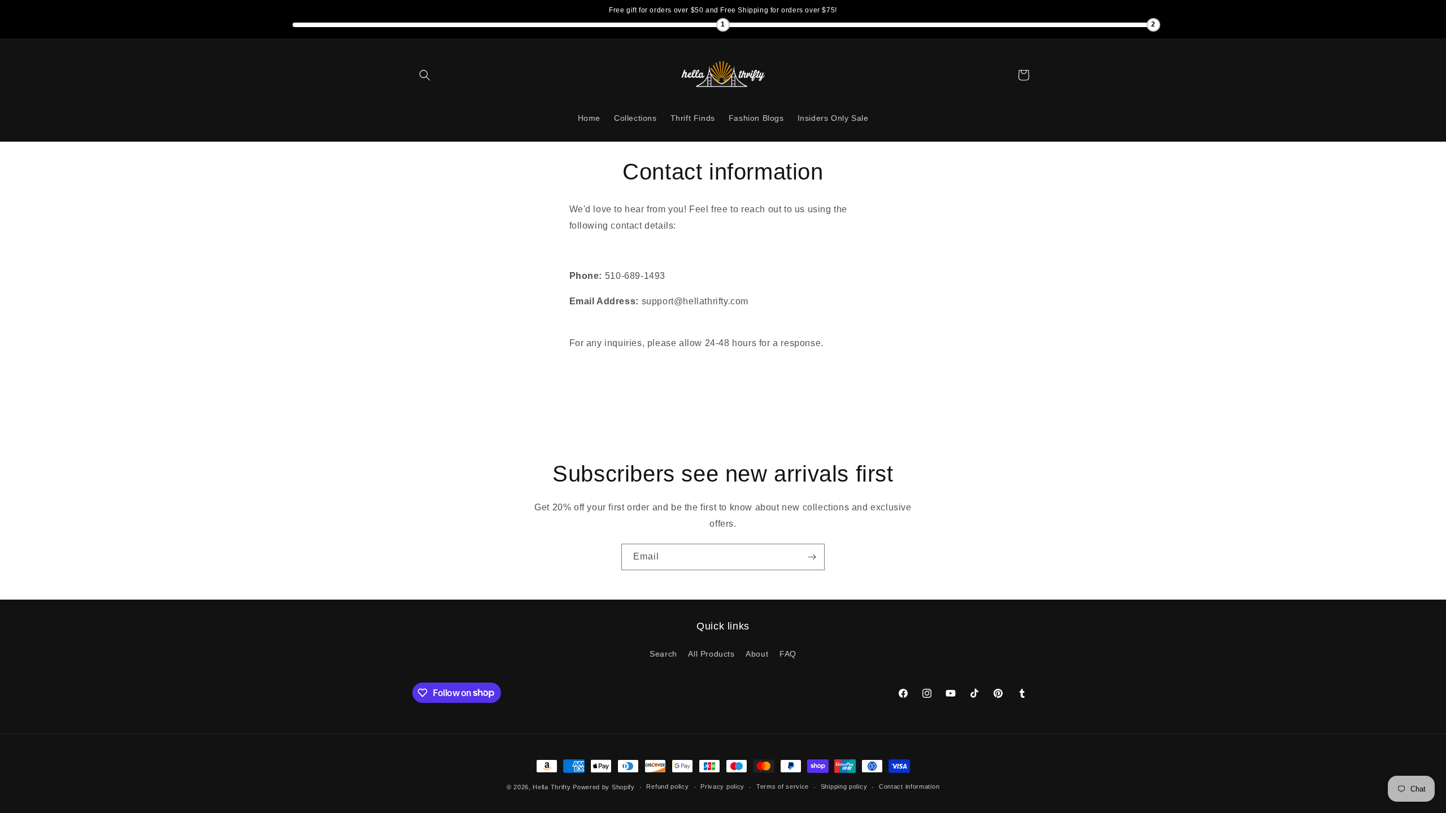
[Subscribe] (811, 557)
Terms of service (782, 786)
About (757, 653)
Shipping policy (844, 786)
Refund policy (667, 786)
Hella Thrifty (551, 787)
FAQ (787, 653)
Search (663, 653)
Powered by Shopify (604, 787)
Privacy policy (722, 786)
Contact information (909, 786)
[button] (424, 75)
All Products (711, 653)
